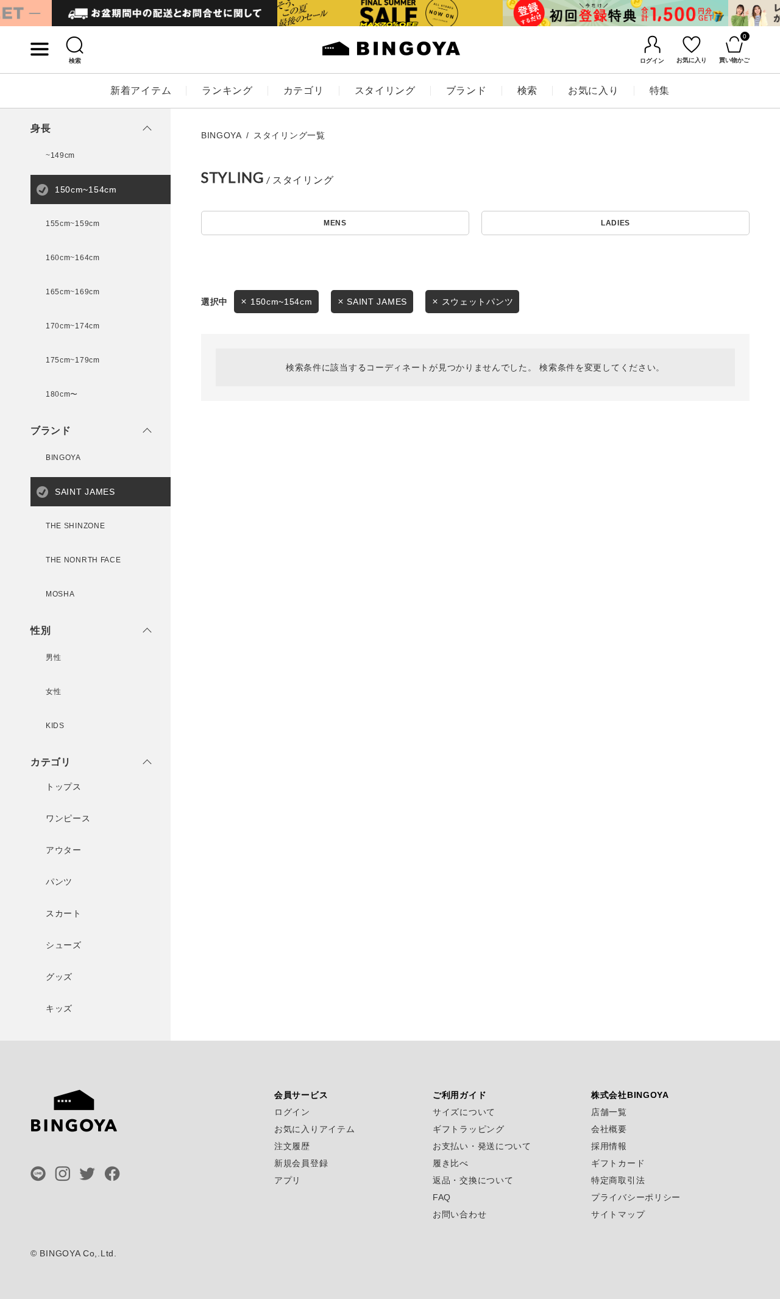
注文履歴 (292, 1146)
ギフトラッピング (469, 1129)
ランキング (227, 90)
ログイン (292, 1112)
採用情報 (609, 1146)
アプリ (287, 1180)
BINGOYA (221, 135)
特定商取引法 (618, 1180)
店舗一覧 (609, 1112)
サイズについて (464, 1112)
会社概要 (609, 1129)
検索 (527, 90)
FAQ (442, 1197)
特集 (660, 90)
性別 (40, 630)
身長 (40, 128)
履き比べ (451, 1163)
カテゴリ (303, 90)
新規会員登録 (301, 1163)
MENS (335, 223)
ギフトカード (618, 1163)
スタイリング (385, 90)
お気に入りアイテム (314, 1129)
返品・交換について (473, 1180)
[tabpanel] (164, 13)
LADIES (615, 223)
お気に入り (593, 90)
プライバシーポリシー (636, 1197)
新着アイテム (140, 90)
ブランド (466, 90)
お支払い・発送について (482, 1146)
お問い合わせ (459, 1214)
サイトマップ (618, 1214)
